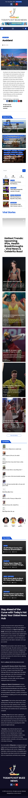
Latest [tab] (5, 177)
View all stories (14, 435)
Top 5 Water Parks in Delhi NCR (11, 142)
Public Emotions (20, 135)
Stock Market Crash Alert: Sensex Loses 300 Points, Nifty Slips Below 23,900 (13, 595)
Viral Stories (8, 212)
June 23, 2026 (8, 551)
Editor (15, 551)
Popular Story (13, 135)
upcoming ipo (13, 187)
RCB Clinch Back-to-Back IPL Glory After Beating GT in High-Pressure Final (13, 580)
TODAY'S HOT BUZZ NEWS (14, 20)
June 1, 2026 (8, 582)
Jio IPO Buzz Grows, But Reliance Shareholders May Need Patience (12, 549)
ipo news (12, 180)
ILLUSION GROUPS (17, 793)
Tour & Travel (5, 37)
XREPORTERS (9, 791)
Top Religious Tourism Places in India (12, 157)
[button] (23, 28)
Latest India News (7, 150)
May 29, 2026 (8, 597)
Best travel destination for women (7, 106)
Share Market (13, 202)
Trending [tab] (21, 177)
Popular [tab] (13, 177)
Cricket (12, 195)
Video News (12, 122)
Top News (6, 137)
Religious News (14, 152)
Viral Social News (19, 122)
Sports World (17, 195)
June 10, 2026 (8, 567)
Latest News (6, 135)
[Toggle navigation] (13, 28)
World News (6, 124)
